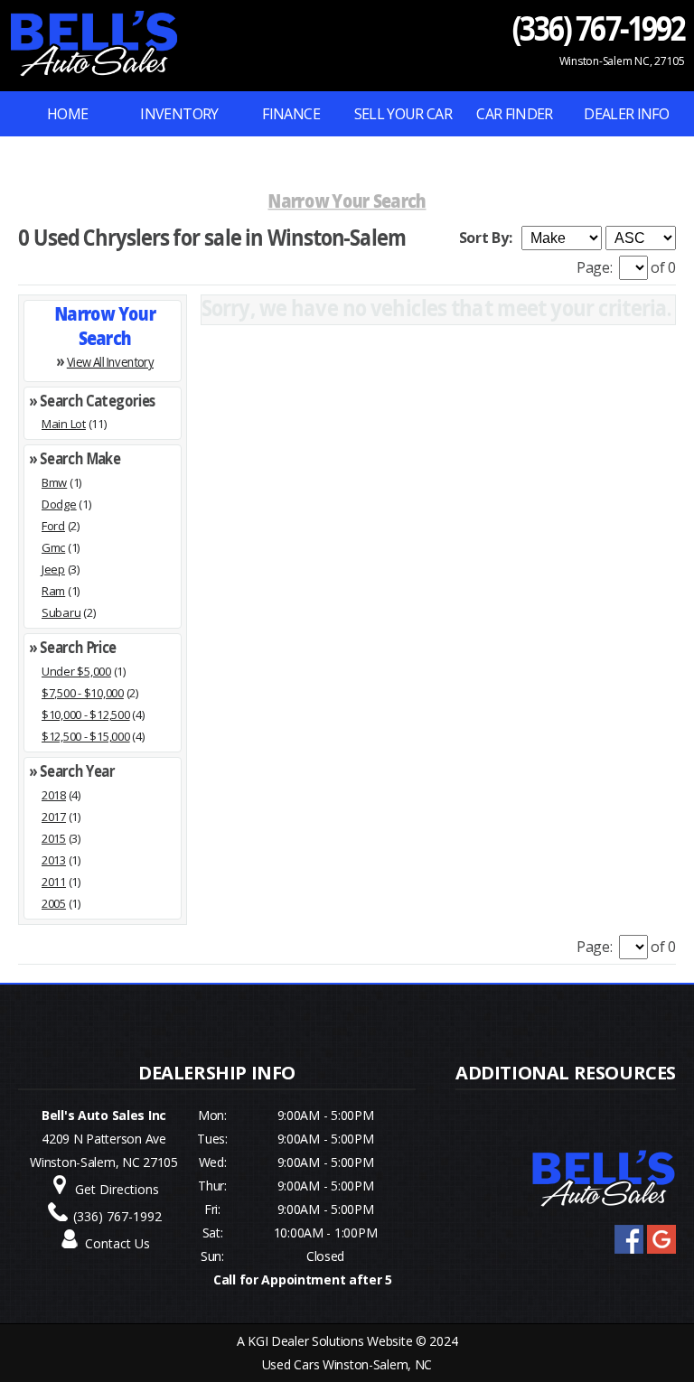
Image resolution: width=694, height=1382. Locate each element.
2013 (54, 860)
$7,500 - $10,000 (83, 693)
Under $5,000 (76, 671)
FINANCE (291, 114)
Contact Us (117, 1243)
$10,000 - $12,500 (86, 714)
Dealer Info (626, 114)
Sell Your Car (403, 114)
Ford (53, 526)
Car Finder (514, 114)
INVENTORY (179, 114)
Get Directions (117, 1189)
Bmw (54, 482)
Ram (53, 591)
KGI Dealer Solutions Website (330, 1340)
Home (67, 114)
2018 (54, 795)
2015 (54, 838)
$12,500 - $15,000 (86, 736)
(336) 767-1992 (598, 27)
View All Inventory (110, 360)
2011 (54, 881)
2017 (54, 816)
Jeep (53, 569)
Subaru (61, 612)
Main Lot (64, 424)
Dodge (59, 504)
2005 (54, 903)
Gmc (53, 547)
